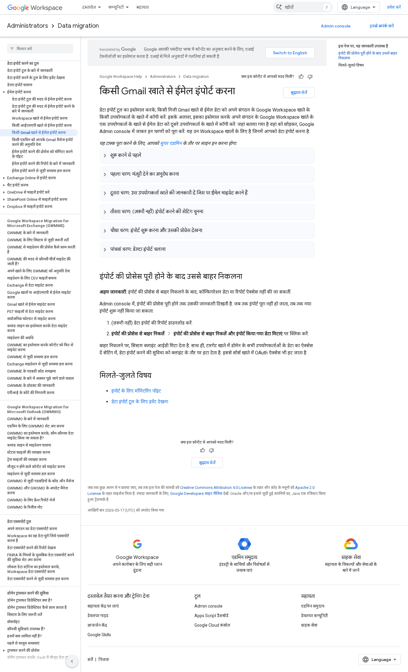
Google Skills (99, 634)
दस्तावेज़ (89, 7)
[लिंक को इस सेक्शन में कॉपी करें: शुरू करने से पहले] (147, 155)
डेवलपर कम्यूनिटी (314, 615)
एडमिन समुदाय (312, 606)
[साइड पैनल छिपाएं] (72, 661)
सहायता (142, 7)
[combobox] (303, 7)
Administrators (27, 26)
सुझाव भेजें (299, 92)
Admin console (336, 26)
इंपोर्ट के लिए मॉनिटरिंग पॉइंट (136, 391)
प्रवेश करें (394, 7)
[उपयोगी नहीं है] (310, 76)
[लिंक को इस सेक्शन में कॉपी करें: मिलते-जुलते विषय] (157, 376)
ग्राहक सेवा (309, 625)
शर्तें (90, 659)
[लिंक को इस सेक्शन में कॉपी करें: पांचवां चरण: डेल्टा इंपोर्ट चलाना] (171, 249)
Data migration (78, 26)
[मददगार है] (301, 76)
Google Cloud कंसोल (212, 625)
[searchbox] (40, 48)
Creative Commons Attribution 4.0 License (216, 487)
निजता (104, 659)
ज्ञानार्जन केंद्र (97, 625)
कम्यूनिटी (116, 7)
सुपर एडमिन (171, 143)
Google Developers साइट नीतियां (196, 493)
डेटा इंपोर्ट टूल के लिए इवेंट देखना (139, 401)
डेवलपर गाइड (98, 615)
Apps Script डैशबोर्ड (211, 615)
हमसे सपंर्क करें (382, 26)
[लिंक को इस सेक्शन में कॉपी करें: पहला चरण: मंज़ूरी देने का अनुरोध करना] (185, 173)
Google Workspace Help (120, 76)
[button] (39, 92)
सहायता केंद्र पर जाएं (103, 606)
